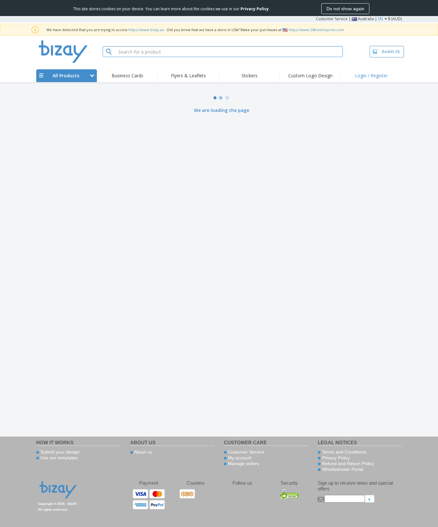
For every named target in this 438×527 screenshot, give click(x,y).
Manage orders (243, 463)
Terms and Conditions (343, 452)
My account (239, 457)
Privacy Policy (335, 457)
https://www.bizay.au (146, 29)
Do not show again (345, 8)
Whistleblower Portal (342, 469)
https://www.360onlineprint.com (316, 29)
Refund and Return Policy (347, 463)
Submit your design (59, 452)
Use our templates (58, 457)
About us (142, 452)
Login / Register (371, 75)
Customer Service (332, 18)
